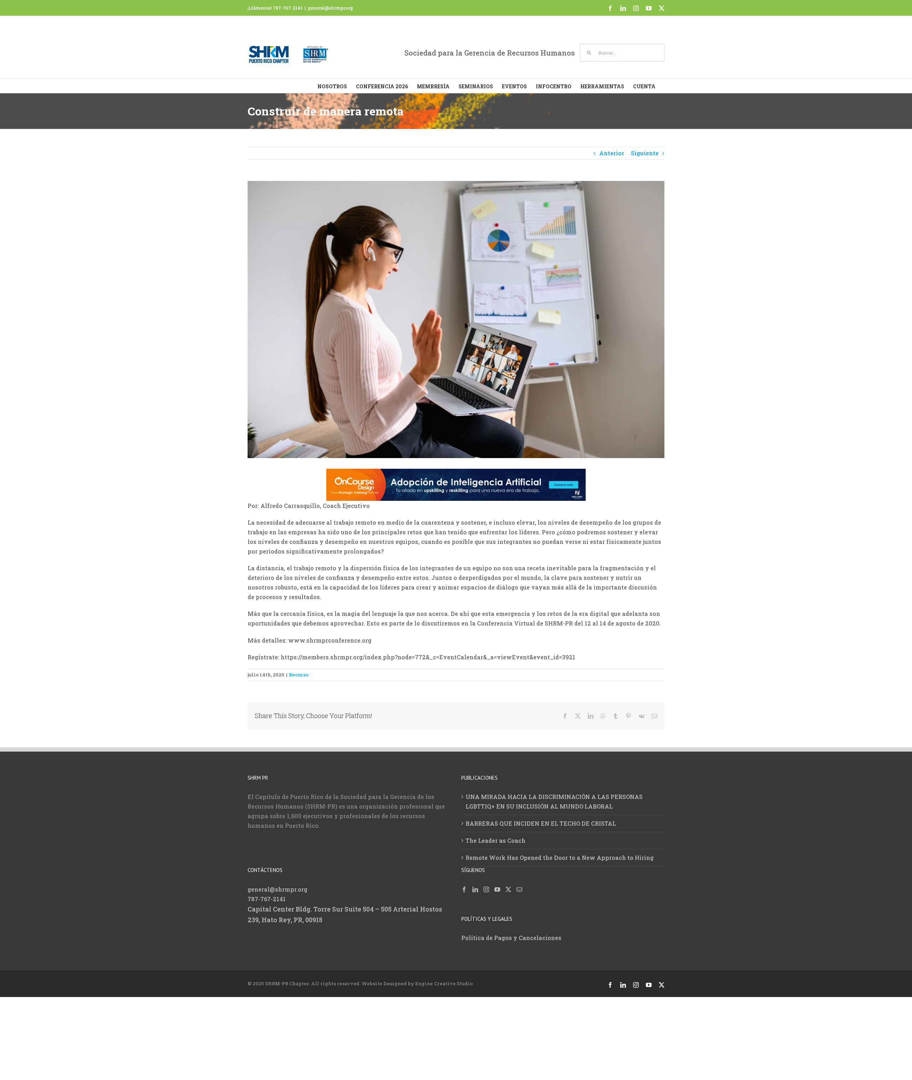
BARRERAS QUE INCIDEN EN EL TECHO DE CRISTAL (541, 827)
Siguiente (645, 153)
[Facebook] (464, 894)
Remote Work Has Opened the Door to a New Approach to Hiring (560, 862)
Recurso (299, 679)
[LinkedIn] (475, 894)
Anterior (611, 153)
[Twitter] (508, 894)
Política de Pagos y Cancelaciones (511, 942)
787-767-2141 (267, 903)
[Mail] (519, 894)
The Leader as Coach (495, 844)
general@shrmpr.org (330, 8)
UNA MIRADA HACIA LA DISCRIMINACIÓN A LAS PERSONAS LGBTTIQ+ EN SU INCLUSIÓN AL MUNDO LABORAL (554, 805)
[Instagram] (486, 894)
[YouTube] (497, 894)
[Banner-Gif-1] (456, 473)
